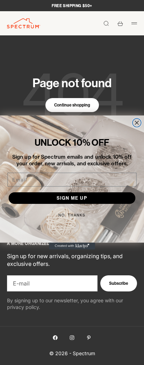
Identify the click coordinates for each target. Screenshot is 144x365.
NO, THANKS (71, 215)
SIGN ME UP (72, 198)
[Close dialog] (136, 122)
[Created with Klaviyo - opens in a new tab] (72, 245)
